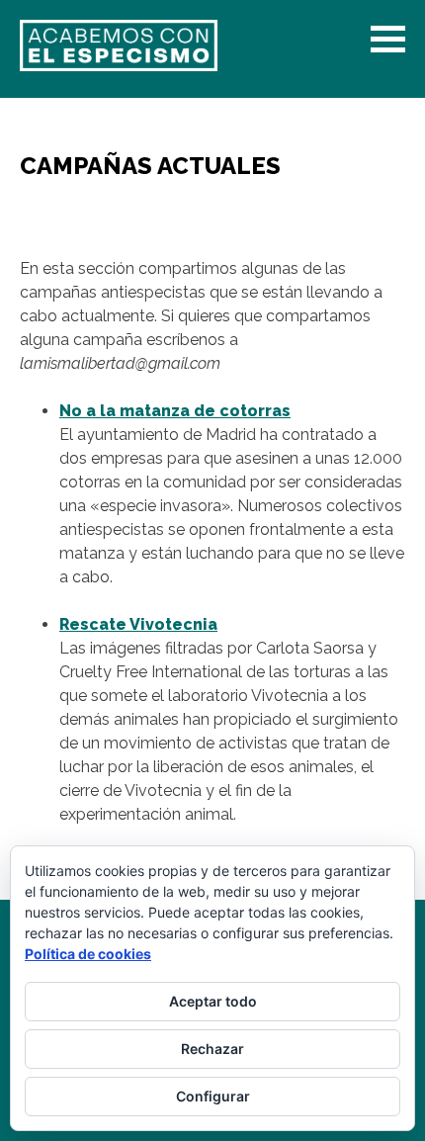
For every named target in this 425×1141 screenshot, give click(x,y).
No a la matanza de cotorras (175, 410)
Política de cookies (88, 953)
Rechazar (212, 1048)
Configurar (213, 1096)
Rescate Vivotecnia (138, 624)
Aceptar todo (213, 1001)
